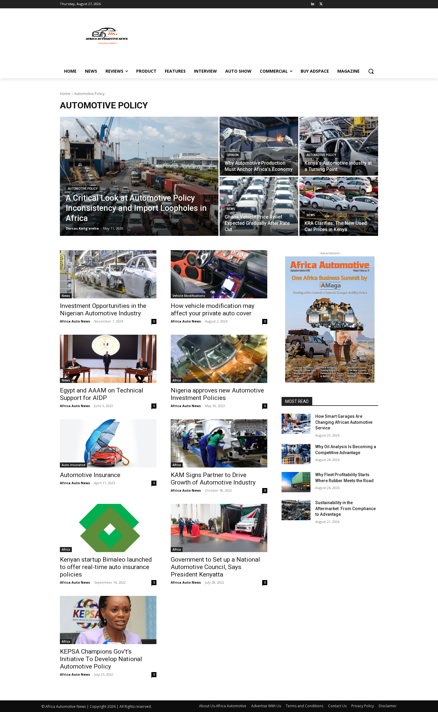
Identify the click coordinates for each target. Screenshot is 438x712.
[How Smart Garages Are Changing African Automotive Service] (296, 424)
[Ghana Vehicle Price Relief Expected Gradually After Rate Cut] (259, 206)
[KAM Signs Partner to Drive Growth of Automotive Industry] (219, 443)
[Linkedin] (312, 4)
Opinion (233, 155)
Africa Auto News (75, 321)
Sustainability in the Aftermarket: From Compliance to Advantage (345, 508)
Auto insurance (73, 465)
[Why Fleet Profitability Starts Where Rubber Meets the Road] (296, 482)
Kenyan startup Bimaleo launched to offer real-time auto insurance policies (106, 567)
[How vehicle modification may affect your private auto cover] (219, 274)
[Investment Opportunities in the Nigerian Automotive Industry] (108, 274)
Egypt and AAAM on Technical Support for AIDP (101, 394)
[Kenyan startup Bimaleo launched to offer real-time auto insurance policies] (108, 528)
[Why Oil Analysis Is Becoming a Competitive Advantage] (296, 454)
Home (65, 93)
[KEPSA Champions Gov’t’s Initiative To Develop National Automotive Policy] (108, 620)
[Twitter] (321, 4)
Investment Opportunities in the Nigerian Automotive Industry (103, 309)
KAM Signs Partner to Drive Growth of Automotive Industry (213, 478)
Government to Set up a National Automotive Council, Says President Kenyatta (215, 567)
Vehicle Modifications (189, 296)
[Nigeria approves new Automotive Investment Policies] (219, 359)
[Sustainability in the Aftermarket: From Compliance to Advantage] (296, 510)
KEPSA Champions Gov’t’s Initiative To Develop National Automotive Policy (101, 659)
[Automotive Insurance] (108, 443)
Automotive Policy (82, 188)
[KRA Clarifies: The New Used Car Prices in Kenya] (338, 206)
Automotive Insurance (90, 475)
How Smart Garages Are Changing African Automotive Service (343, 422)
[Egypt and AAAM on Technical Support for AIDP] (108, 359)
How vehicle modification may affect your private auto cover (212, 309)
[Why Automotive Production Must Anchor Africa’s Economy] (259, 146)
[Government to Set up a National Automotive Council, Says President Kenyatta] (219, 528)
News (231, 209)
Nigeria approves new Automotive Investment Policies (217, 394)
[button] (371, 71)
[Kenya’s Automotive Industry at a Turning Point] (338, 146)
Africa (177, 380)
